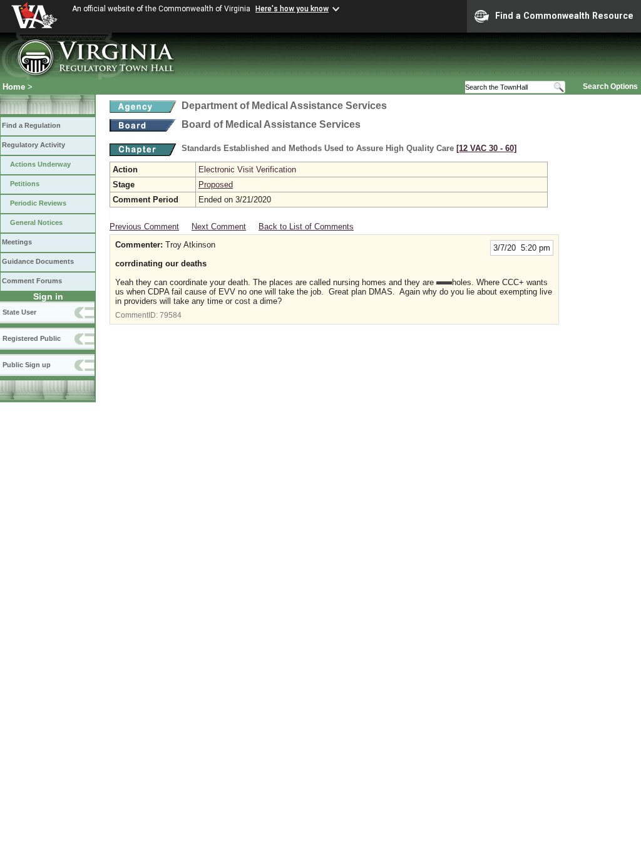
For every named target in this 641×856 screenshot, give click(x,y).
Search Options (610, 86)
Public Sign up (27, 364)
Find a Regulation (31, 125)
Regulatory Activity (33, 145)
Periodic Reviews (38, 203)
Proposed (215, 184)
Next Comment (219, 226)
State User (19, 312)
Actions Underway (40, 164)
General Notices (36, 222)
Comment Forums (32, 280)
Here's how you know (292, 8)
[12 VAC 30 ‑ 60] (486, 148)
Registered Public (32, 338)
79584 (171, 315)
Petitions (24, 183)
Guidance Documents (38, 261)
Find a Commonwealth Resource (564, 16)
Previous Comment (144, 226)
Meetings (17, 242)
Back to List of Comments (306, 226)
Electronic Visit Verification (247, 169)
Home (14, 86)
